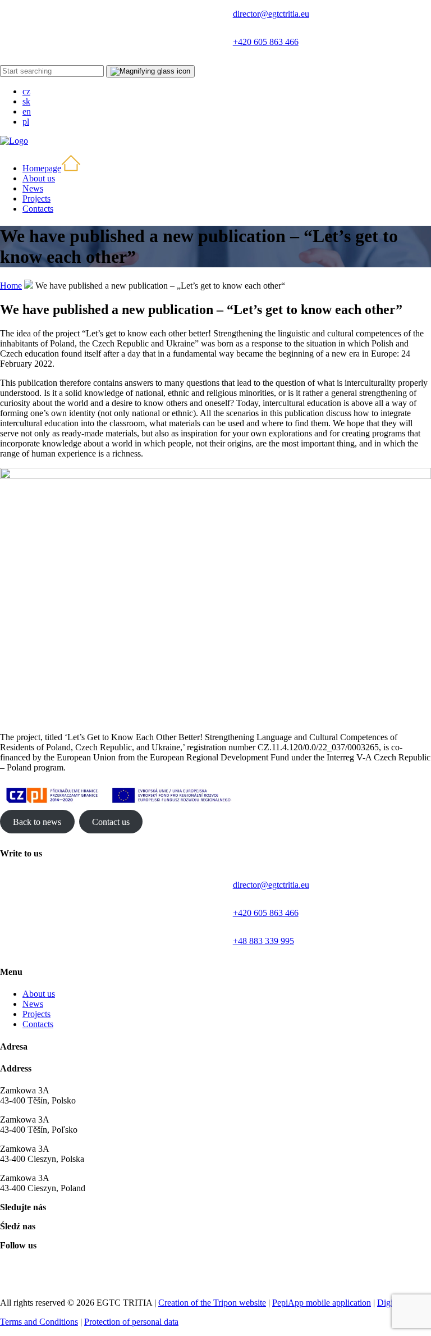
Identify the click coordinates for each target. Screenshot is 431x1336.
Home (11, 285)
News (32, 1004)
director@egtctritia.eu (271, 14)
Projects (36, 1014)
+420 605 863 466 (266, 42)
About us (38, 993)
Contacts (37, 1024)
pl (25, 121)
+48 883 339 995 (263, 941)
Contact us (111, 821)
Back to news (37, 821)
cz (26, 91)
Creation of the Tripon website (212, 1302)
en (26, 111)
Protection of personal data (131, 1321)
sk (26, 101)
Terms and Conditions (39, 1321)
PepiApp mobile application (321, 1302)
